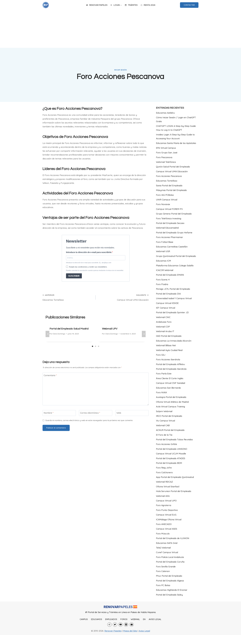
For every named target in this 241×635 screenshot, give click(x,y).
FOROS (123, 619)
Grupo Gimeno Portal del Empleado (174, 213)
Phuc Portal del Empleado (169, 575)
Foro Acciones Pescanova (169, 176)
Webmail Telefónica (166, 162)
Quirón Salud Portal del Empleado (173, 166)
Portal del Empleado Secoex (170, 223)
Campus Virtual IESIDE (167, 303)
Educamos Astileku (165, 112)
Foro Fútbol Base (164, 242)
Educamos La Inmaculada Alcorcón (173, 340)
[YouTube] (120, 624)
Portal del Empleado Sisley (169, 594)
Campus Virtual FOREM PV (169, 209)
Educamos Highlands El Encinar (171, 590)
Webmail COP (163, 326)
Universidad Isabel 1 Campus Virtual (174, 298)
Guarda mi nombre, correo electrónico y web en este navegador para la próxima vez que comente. (89, 420)
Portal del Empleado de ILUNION (172, 538)
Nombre (48, 412)
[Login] (46, 5)
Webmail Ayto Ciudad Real (169, 350)
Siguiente (144, 334)
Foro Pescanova (164, 157)
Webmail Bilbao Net (166, 345)
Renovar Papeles (113, 630)
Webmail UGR (163, 251)
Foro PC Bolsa (163, 585)
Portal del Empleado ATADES (170, 458)
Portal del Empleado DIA (168, 293)
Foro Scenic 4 (162, 279)
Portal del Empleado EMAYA (170, 274)
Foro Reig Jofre (164, 467)
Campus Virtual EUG (166, 514)
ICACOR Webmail (164, 270)
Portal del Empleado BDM (169, 463)
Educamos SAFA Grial (166, 543)
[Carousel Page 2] (95, 346)
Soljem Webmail (164, 411)
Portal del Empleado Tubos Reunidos (174, 439)
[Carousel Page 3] (98, 346)
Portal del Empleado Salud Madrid (69, 328)
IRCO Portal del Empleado (169, 416)
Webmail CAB (163, 425)
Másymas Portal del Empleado (171, 190)
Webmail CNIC (163, 317)
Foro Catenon (163, 571)
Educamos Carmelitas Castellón (172, 246)
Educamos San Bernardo (168, 387)
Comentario (50, 375)
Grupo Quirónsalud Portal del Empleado (176, 256)
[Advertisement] (120, 29)
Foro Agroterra (163, 505)
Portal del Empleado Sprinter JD (172, 312)
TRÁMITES (133, 5)
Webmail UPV (109, 328)
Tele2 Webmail (163, 547)
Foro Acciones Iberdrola (168, 359)
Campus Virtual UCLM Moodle (171, 453)
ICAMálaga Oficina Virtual (168, 519)
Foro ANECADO (164, 524)
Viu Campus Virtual (165, 420)
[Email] (131, 624)
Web (118, 412)
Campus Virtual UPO (166, 500)
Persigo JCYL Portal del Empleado (173, 289)
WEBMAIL (135, 619)
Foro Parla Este (163, 373)
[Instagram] (126, 624)
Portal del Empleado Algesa (170, 580)
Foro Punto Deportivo (167, 510)
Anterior (47, 334)
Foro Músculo (163, 533)
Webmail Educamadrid (167, 227)
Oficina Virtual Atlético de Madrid (172, 402)
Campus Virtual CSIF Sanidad (170, 383)
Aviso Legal (144, 630)
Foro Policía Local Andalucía (170, 557)
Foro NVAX (161, 392)
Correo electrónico (90, 412)
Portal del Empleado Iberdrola (171, 369)
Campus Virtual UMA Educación (132, 297)
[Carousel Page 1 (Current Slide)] (92, 346)
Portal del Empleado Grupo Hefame (174, 232)
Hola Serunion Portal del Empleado (173, 491)
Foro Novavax (163, 204)
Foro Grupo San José (166, 152)
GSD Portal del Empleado (169, 336)
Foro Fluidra (162, 284)
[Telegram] (109, 624)
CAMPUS (84, 619)
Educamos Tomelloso (53, 297)
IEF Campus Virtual (165, 307)
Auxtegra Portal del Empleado (171, 397)
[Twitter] (115, 624)
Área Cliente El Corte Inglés (169, 378)
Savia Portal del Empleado (169, 185)
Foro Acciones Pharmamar (169, 237)
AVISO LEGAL (155, 619)
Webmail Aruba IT (165, 331)
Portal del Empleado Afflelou (170, 364)
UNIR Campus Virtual (166, 199)
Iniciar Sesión (120, 70)
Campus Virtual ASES (166, 528)
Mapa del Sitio (130, 630)
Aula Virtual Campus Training (170, 406)
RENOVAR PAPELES (98, 5)
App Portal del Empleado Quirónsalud (175, 477)
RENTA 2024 (149, 5)
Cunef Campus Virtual (167, 552)
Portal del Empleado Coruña (170, 561)
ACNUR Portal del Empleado (170, 430)
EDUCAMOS (96, 619)
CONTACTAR (189, 5)
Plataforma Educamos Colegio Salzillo (175, 265)
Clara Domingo (59, 334)
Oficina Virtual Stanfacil (167, 486)
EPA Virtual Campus (166, 148)
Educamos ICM (163, 260)
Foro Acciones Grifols (166, 444)
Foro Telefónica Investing (168, 218)
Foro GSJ (160, 354)
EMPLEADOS (111, 619)
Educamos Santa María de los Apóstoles (176, 143)
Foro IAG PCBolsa (165, 195)
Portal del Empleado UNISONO (171, 449)
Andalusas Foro (163, 322)
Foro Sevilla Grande (166, 566)
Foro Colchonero (164, 472)
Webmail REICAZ (164, 481)
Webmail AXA (163, 496)
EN (144, 619)
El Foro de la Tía (164, 434)
